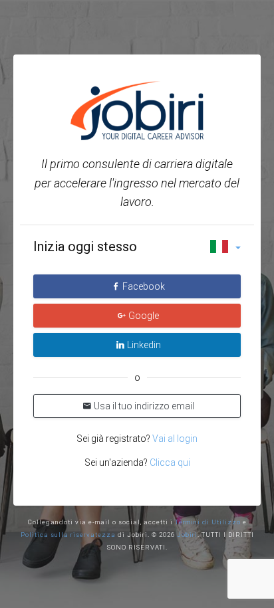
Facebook (143, 286)
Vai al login (174, 438)
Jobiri (187, 534)
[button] (225, 246)
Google (143, 315)
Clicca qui (170, 462)
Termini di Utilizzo (208, 522)
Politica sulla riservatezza (68, 534)
